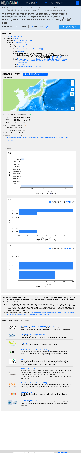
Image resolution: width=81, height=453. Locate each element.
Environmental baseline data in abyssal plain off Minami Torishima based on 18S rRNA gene (37, 137)
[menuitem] (31, 3)
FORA (67, 202)
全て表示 (11, 140)
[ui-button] (77, 3)
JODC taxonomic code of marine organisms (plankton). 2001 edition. (50, 312)
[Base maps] (72, 94)
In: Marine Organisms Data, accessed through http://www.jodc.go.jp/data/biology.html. (41, 313)
